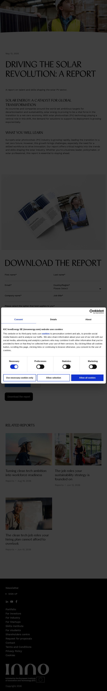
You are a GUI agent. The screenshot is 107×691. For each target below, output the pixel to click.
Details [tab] (53, 319)
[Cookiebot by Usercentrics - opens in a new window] (91, 311)
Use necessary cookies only (19, 378)
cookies (46, 333)
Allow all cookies (87, 378)
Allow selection (53, 378)
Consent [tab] (18, 319)
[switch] (40, 366)
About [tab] (88, 319)
